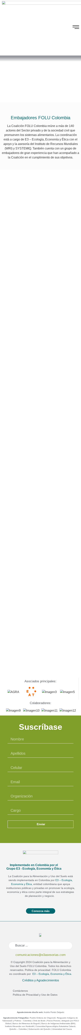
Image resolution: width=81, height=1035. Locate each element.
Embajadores (40, 83)
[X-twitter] (40, 834)
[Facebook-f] (54, 28)
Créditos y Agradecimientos (40, 980)
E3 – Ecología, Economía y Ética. (51, 973)
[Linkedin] (47, 834)
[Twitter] (59, 28)
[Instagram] (65, 28)
